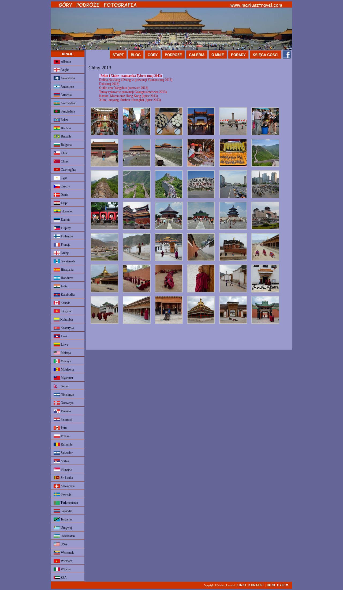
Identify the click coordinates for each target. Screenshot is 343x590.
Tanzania (66, 519)
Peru (63, 428)
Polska (64, 436)
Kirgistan (66, 311)
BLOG (136, 55)
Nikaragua (67, 394)
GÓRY (153, 55)
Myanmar (66, 378)
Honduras (66, 278)
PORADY (238, 55)
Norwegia (66, 403)
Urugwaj (66, 528)
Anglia (64, 70)
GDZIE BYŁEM (277, 585)
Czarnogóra (68, 170)
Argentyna (67, 86)
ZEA (63, 578)
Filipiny (65, 228)
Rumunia (66, 444)
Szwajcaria (67, 486)
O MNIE (217, 55)
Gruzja (64, 253)
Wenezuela (67, 553)
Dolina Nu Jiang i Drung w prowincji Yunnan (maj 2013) (135, 80)
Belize (64, 120)
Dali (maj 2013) (109, 84)
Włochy (65, 569)
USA (63, 544)
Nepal (64, 386)
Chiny (64, 161)
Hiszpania (66, 270)
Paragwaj (66, 419)
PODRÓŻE (173, 55)
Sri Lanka (66, 478)
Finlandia (66, 236)
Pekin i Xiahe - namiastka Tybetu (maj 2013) (131, 76)
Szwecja (65, 494)
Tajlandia (66, 511)
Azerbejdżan (68, 103)
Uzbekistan (67, 536)
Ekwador (67, 211)
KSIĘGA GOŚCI (265, 55)
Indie (63, 286)
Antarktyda (67, 78)
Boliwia (65, 128)
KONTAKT (256, 585)
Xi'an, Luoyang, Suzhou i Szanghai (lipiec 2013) (130, 100)
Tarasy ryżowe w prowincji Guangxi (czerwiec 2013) (133, 92)
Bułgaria (66, 145)
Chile (64, 153)
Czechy (65, 186)
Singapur (66, 469)
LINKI (241, 585)
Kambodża (67, 294)
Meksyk (65, 361)
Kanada (65, 303)
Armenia (66, 95)
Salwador (66, 453)
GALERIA (196, 55)
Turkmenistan (69, 503)
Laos (63, 336)
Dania (64, 195)
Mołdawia (67, 369)
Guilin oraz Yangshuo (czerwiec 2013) (123, 88)
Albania (65, 61)
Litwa (64, 344)
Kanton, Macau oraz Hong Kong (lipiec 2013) (128, 96)
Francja (65, 245)
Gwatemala (67, 261)
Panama (65, 411)
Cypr (63, 178)
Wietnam (66, 561)
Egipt (64, 203)
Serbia (64, 461)
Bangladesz (67, 111)
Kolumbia (66, 319)
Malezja (65, 353)
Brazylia (65, 136)
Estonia (65, 220)
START (118, 55)
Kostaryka (67, 328)
